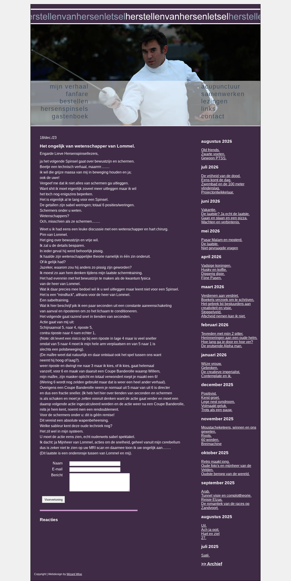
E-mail (57, 469)
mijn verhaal (69, 86)
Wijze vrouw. (211, 364)
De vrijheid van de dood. (221, 176)
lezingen (214, 101)
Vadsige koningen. (216, 266)
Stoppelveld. (211, 312)
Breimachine (211, 444)
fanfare (77, 93)
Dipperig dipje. (213, 274)
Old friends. (210, 150)
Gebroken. (209, 368)
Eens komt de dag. (216, 180)
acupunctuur (220, 86)
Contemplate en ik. (216, 376)
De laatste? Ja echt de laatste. (225, 214)
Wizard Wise (74, 574)
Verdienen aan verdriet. (220, 296)
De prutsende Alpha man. (221, 346)
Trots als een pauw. (216, 410)
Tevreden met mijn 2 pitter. (222, 334)
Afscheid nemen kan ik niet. (223, 316)
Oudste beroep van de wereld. (225, 474)
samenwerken (223, 93)
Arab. (205, 491)
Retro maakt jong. (215, 462)
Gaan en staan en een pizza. (224, 218)
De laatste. (209, 244)
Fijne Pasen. (211, 278)
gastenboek (70, 116)
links (208, 108)
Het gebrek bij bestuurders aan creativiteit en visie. (226, 306)
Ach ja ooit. (210, 530)
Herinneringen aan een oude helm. (229, 338)
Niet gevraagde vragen (219, 248)
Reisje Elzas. (212, 500)
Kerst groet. (210, 398)
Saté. (205, 555)
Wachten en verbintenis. (220, 222)
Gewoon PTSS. (213, 158)
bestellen (74, 101)
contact (213, 116)
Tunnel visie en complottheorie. (226, 495)
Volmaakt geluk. (214, 406)
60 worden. (210, 440)
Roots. (206, 436)
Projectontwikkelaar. (217, 192)
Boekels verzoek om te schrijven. (227, 300)
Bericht (57, 475)
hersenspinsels (64, 108)
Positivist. (209, 393)
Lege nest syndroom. (218, 402)
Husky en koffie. (214, 270)
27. (203, 538)
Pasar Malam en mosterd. (221, 240)
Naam (58, 463)
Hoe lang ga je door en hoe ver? (227, 342)
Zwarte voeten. (213, 154)
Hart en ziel (210, 534)
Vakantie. (208, 210)
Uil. (204, 525)
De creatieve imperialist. (220, 372)
